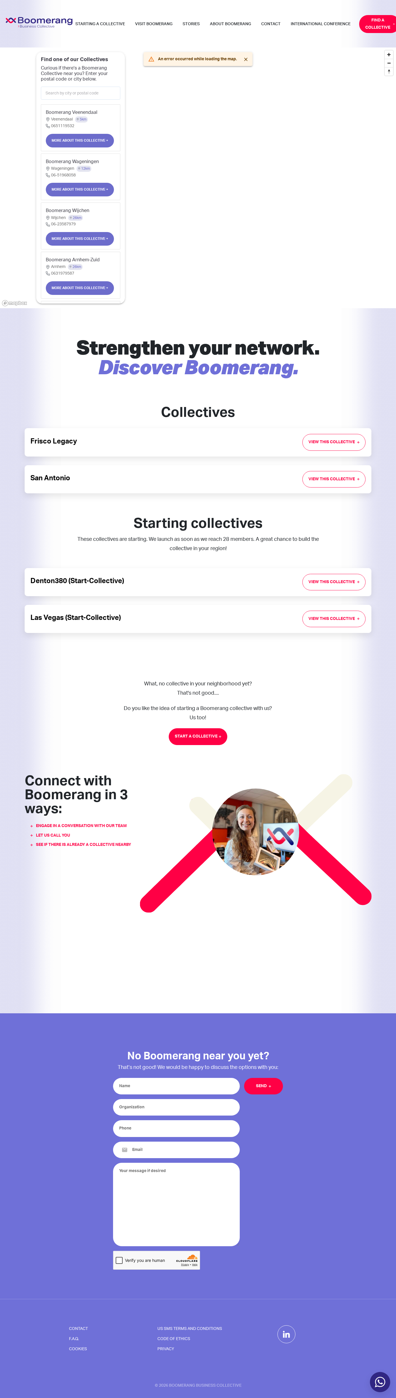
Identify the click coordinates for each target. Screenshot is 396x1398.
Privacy (165, 1349)
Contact (271, 24)
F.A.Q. (74, 1339)
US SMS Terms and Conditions (189, 1329)
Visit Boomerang (153, 24)
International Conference (320, 24)
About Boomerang (230, 24)
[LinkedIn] (286, 1334)
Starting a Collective (100, 24)
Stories (191, 24)
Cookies (78, 1349)
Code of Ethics (173, 1339)
